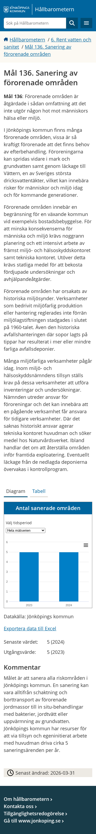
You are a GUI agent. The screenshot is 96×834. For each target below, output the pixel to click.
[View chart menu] (86, 545)
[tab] (17, 490)
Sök (72, 23)
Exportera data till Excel (30, 628)
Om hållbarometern (26, 799)
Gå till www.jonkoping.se (32, 820)
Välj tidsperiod (19, 522)
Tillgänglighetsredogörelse (34, 813)
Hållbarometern (27, 39)
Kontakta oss (19, 806)
